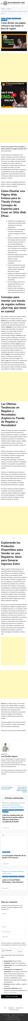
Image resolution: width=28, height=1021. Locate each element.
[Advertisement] (14, 67)
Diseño (3, 18)
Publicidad (4, 20)
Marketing (8, 18)
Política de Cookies (13, 1017)
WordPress (11, 1008)
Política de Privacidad (10, 992)
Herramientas (19, 1008)
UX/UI (8, 852)
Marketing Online (16, 18)
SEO (5, 1008)
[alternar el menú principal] (2, 3)
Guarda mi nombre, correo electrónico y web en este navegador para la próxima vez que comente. (14, 944)
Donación (5, 810)
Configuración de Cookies (13, 1019)
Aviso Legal (6, 1015)
